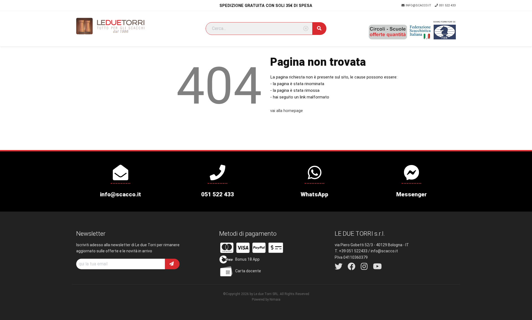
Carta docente (248, 271)
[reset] (305, 29)
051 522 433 (447, 5)
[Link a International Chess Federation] (445, 32)
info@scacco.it (419, 5)
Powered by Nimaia (266, 299)
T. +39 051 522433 (351, 251)
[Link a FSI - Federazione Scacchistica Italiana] (420, 32)
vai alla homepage (286, 110)
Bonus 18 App (247, 259)
